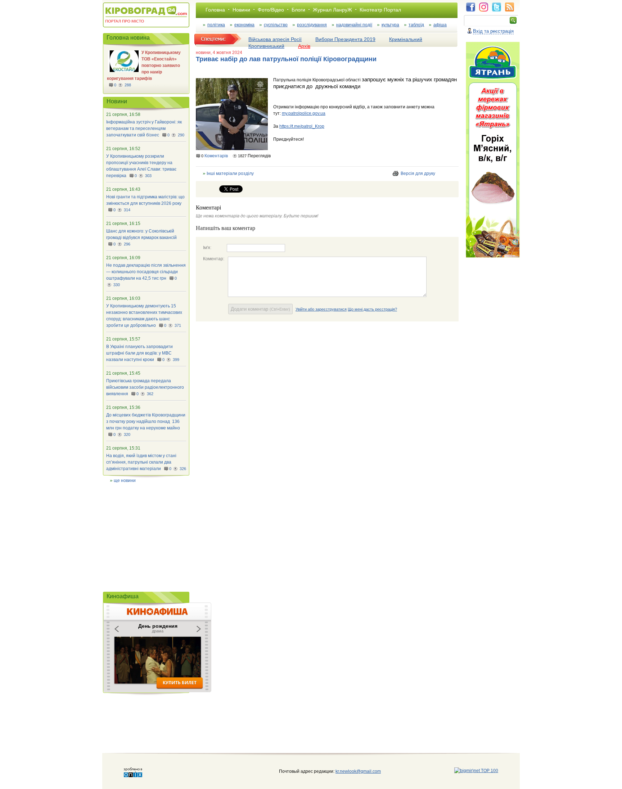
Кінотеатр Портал (380, 10)
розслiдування (312, 24)
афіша (440, 24)
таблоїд (416, 24)
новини (203, 52)
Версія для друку (418, 173)
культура (390, 24)
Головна (215, 10)
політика (216, 24)
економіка (244, 24)
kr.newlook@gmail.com (350, 771)
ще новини (125, 480)
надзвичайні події (354, 24)
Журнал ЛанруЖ (332, 10)
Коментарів (216, 155)
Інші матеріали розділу (230, 173)
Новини (241, 10)
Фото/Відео (271, 10)
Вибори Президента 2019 (345, 39)
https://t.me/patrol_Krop (301, 126)
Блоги (298, 10)
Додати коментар (260, 309)
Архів (304, 46)
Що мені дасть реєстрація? (372, 309)
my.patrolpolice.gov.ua (303, 113)
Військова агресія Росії (275, 39)
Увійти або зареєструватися (321, 309)
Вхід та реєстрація (493, 31)
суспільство (276, 24)
